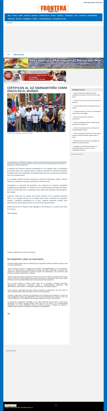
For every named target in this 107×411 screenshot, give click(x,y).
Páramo (35, 19)
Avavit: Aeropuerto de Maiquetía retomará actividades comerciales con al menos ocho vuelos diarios (86, 95)
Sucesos (53, 15)
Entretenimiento (92, 15)
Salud (76, 15)
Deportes (27, 15)
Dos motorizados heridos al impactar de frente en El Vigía (39, 22)
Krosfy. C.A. (30, 407)
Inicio (10, 15)
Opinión (20, 15)
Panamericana (27, 19)
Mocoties (19, 19)
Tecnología (82, 15)
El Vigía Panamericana (45, 19)
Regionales (11, 19)
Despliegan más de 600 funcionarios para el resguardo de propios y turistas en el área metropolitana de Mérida (84, 148)
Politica (14, 15)
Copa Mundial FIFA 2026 (59, 19)
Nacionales (34, 15)
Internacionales (44, 15)
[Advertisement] (53, 39)
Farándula (60, 15)
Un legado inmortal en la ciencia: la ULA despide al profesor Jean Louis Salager (70, 22)
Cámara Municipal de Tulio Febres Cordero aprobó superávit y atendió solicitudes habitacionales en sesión (86, 135)
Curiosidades (69, 15)
